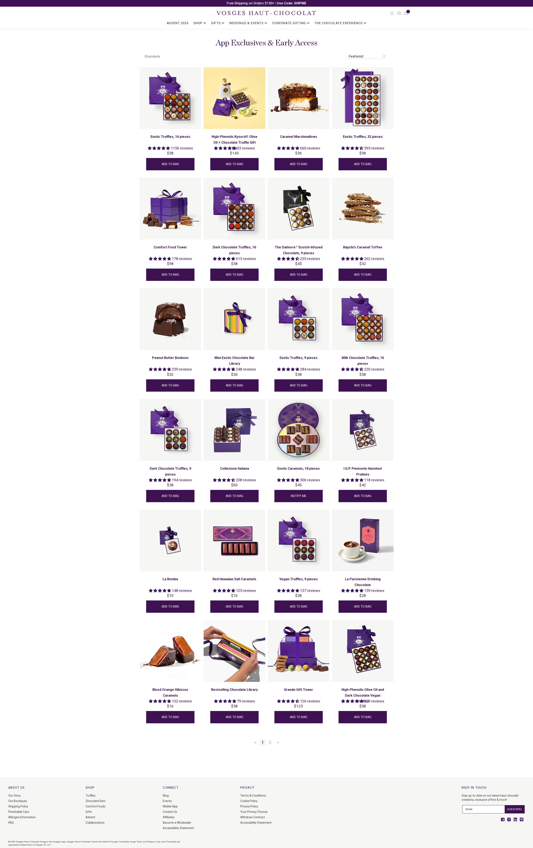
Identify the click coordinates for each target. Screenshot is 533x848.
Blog (166, 795)
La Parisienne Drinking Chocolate (363, 582)
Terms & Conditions (253, 795)
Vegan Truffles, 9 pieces (298, 579)
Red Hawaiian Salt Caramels (234, 579)
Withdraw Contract (252, 817)
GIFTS (216, 23)
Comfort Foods (95, 806)
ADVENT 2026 (178, 23)
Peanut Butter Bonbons (170, 358)
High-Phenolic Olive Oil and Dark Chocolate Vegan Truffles (362, 695)
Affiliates (168, 817)
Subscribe (514, 809)
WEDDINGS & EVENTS (247, 23)
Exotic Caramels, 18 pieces (298, 469)
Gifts (89, 811)
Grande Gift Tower (298, 690)
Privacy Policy (249, 806)
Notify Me (298, 496)
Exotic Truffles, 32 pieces (363, 137)
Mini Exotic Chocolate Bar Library (234, 361)
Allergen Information (22, 817)
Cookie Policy (249, 801)
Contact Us (170, 811)
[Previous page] (255, 742)
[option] (266, 3)
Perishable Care (18, 811)
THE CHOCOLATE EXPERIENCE (339, 23)
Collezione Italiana (234, 469)
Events (167, 801)
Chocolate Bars (96, 801)
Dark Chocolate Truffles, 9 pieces (170, 471)
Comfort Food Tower (170, 247)
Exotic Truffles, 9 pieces (299, 358)
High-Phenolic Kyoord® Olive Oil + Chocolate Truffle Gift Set (234, 142)
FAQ (11, 822)
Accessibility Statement (178, 828)
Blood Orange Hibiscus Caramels (170, 692)
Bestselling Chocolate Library (234, 690)
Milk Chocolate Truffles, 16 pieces (363, 361)
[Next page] (277, 742)
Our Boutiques (17, 801)
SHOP (199, 23)
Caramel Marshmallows (298, 137)
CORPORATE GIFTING (289, 23)
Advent (90, 817)
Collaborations (95, 822)
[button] (399, 13)
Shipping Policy (18, 806)
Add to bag (170, 164)
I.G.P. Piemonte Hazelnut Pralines (363, 471)
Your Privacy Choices (254, 811)
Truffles (91, 795)
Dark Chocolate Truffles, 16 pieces (234, 250)
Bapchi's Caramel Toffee (362, 247)
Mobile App (170, 806)
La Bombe (170, 579)
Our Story (14, 795)
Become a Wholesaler (177, 822)
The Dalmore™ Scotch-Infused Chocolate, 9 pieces (299, 250)
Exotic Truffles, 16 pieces (170, 137)
